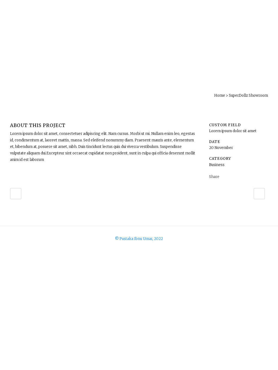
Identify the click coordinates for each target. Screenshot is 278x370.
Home (219, 95)
